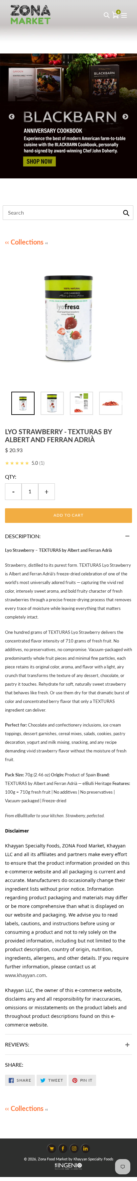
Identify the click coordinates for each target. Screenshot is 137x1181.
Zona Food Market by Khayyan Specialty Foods (75, 1159)
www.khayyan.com (25, 975)
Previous (11, 117)
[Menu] (124, 15)
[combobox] (68, 212)
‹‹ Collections (25, 242)
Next (125, 117)
